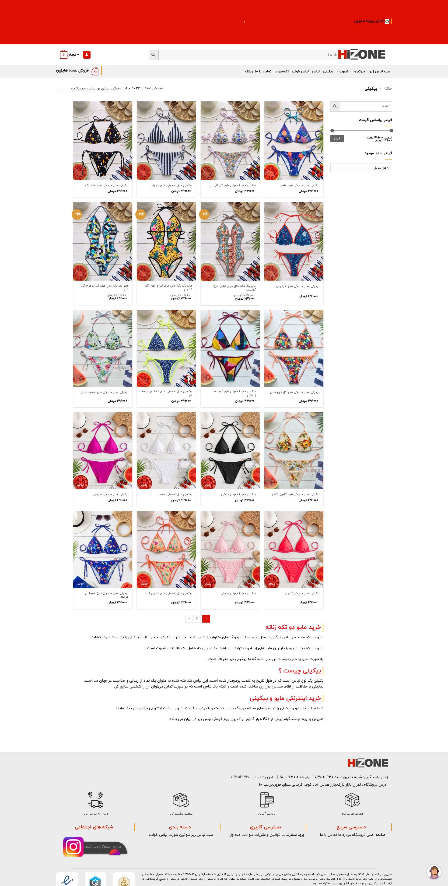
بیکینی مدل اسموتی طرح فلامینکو (106, 186)
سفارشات (289, 834)
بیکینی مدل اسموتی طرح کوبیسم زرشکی (234, 394)
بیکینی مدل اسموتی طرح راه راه (172, 186)
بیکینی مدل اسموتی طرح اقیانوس (297, 286)
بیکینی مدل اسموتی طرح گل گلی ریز (232, 186)
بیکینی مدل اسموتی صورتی (238, 594)
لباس (316, 71)
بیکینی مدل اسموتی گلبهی (302, 594)
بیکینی (328, 71)
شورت (344, 71)
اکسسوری (282, 71)
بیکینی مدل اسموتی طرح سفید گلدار (104, 392)
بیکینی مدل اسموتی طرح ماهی (299, 186)
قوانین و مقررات (267, 834)
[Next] (189, 619)
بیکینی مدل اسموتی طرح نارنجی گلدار (168, 594)
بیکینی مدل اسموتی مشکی (238, 495)
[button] (68, 55)
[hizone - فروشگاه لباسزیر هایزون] (361, 55)
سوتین (360, 71)
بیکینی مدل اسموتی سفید (175, 495)
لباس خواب (300, 71)
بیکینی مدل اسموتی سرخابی (110, 495)
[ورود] (87, 55)
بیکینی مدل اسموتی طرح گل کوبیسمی (294, 392)
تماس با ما (263, 71)
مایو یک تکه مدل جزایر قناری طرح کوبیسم (234, 288)
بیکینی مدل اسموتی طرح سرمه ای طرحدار (106, 595)
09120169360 (240, 777)
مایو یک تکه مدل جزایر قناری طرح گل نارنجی (168, 288)
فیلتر (337, 138)
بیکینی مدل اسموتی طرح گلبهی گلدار (295, 495)
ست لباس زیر (380, 71)
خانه (388, 88)
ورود (301, 834)
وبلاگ (249, 71)
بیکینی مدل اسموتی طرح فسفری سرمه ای (167, 394)
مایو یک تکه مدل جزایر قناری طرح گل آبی (104, 288)
